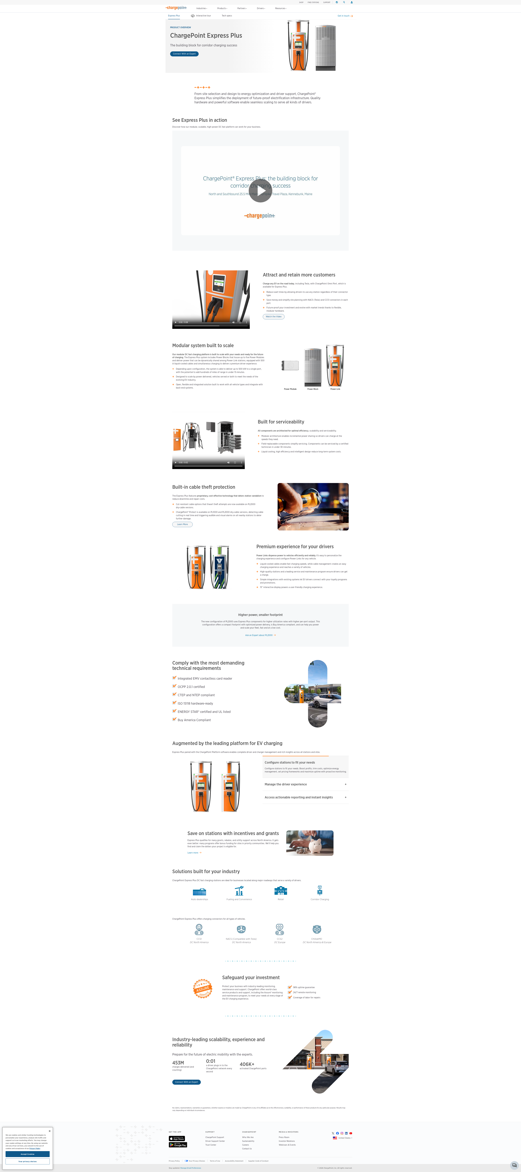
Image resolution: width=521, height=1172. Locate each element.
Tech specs (227, 15)
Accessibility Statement (234, 1161)
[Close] (50, 1131)
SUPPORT (326, 2)
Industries (201, 8)
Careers (245, 1145)
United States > (345, 1138)
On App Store (177, 1138)
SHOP (301, 2)
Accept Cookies (27, 1154)
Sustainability (248, 1141)
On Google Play (178, 1144)
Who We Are (248, 1137)
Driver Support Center (215, 1141)
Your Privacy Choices (197, 1161)
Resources (280, 8)
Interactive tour (203, 15)
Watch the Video (274, 316)
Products (221, 8)
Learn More (182, 524)
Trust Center (210, 1145)
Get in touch (344, 16)
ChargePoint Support (214, 1137)
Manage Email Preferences (190, 1168)
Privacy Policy (174, 1161)
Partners (241, 8)
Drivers (260, 8)
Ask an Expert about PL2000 (259, 635)
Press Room (284, 1137)
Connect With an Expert (184, 53)
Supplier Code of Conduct (258, 1161)
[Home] (176, 8)
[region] (27, 1148)
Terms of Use (215, 1161)
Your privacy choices (27, 1161)
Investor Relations (287, 1141)
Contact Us (247, 1148)
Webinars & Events (287, 1145)
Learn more (193, 852)
